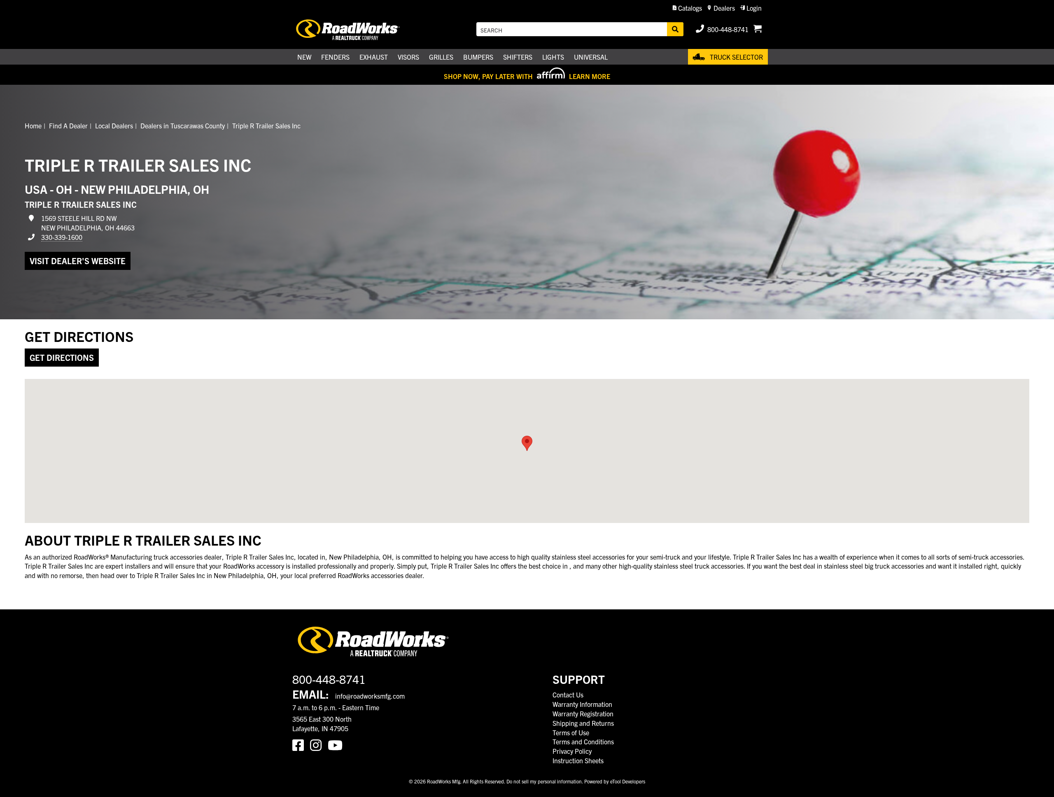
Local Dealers (114, 125)
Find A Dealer (68, 125)
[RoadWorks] (359, 29)
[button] (687, 8)
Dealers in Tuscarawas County (182, 125)
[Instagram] (319, 744)
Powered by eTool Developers (614, 781)
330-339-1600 (61, 237)
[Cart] (757, 29)
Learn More (589, 76)
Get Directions (62, 357)
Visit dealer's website (78, 261)
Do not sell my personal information (544, 781)
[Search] (675, 29)
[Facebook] (301, 744)
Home (33, 125)
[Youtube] (337, 744)
